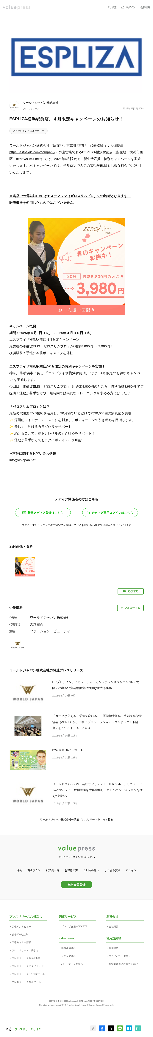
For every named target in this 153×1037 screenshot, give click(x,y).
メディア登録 (68, 956)
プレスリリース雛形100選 (26, 958)
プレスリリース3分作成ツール (28, 974)
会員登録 (145, 7)
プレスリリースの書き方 (25, 950)
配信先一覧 (52, 870)
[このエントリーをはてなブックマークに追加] (129, 1030)
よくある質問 (112, 870)
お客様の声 (71, 870)
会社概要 (113, 926)
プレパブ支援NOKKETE (74, 926)
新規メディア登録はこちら (45, 512)
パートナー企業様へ (72, 964)
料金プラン (33, 870)
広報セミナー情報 (21, 942)
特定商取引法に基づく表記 (123, 964)
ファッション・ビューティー (28, 130)
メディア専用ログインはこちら (112, 512)
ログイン (130, 7)
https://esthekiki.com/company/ (32, 152)
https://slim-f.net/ (28, 159)
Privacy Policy (86, 1005)
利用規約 (113, 948)
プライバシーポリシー (121, 956)
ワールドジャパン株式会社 (41, 102)
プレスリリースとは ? (28, 1029)
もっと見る (106, 819)
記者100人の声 (20, 934)
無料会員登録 (76, 884)
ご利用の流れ (91, 870)
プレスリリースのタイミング (27, 966)
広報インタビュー (21, 926)
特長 (19, 870)
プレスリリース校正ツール (26, 982)
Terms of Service (102, 1005)
